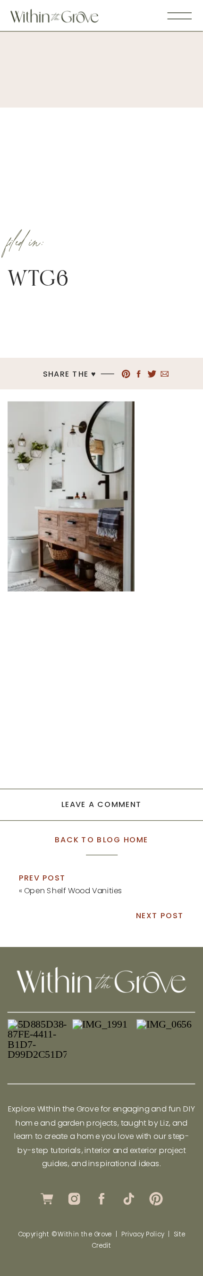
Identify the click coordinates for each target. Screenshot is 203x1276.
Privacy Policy (142, 1234)
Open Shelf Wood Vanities (73, 890)
